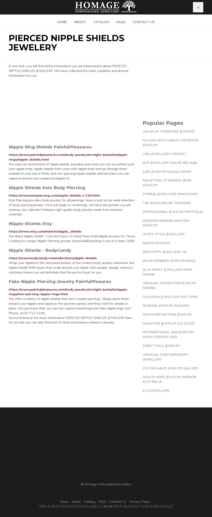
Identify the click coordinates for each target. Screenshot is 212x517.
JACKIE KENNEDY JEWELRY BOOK (169, 261)
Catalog (101, 22)
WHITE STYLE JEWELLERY (164, 234)
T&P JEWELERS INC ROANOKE (167, 203)
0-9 (42, 506)
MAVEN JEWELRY (156, 243)
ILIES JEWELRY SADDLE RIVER (167, 172)
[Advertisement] (72, 111)
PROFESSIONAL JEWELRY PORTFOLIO (173, 212)
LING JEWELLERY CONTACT (165, 154)
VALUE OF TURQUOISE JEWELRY (169, 131)
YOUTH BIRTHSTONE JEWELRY (167, 314)
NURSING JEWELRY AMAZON (166, 305)
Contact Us (143, 22)
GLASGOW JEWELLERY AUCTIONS (170, 297)
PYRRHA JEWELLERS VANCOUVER (170, 194)
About (80, 22)
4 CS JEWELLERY (156, 390)
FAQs (120, 22)
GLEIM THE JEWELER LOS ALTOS (169, 323)
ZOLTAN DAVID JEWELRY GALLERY (170, 368)
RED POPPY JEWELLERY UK (165, 252)
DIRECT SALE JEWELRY (161, 346)
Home (62, 22)
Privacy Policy (139, 501)
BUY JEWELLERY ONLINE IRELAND (170, 163)
